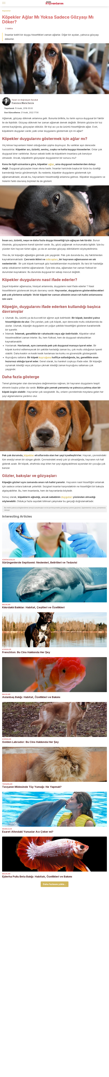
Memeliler (7, 829)
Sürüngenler (8, 560)
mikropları (52, 259)
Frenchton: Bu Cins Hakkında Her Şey (26, 652)
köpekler (29, 455)
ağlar (51, 164)
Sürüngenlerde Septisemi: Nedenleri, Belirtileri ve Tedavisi (39, 562)
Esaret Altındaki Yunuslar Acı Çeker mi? (27, 831)
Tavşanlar (7, 784)
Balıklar (6, 605)
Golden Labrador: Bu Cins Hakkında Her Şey (30, 742)
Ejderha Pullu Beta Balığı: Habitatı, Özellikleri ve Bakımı (37, 876)
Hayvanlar (6, 11)
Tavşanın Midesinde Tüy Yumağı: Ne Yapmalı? (32, 786)
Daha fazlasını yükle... (54, 884)
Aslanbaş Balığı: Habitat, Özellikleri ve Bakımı (31, 697)
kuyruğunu (45, 357)
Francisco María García (23, 103)
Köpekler (6, 649)
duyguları (66, 497)
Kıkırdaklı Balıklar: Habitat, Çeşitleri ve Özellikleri (33, 607)
